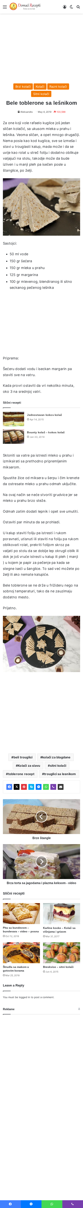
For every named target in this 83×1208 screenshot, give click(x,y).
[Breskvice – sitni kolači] (61, 952)
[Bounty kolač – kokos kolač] (13, 436)
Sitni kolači (41, 94)
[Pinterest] (24, 787)
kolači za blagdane (56, 757)
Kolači (40, 86)
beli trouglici (23, 757)
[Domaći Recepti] (25, 7)
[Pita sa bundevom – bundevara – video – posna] (21, 913)
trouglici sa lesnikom (60, 774)
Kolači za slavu (29, 766)
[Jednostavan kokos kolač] (13, 419)
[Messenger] (39, 787)
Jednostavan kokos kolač (44, 414)
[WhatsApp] (46, 787)
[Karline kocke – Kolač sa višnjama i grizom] (61, 913)
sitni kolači (58, 766)
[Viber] (53, 787)
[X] (16, 787)
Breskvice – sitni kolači (58, 966)
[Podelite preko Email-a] (61, 787)
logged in (24, 997)
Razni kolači (58, 86)
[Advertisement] (41, 46)
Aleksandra (26, 111)
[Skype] (31, 787)
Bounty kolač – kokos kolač (46, 432)
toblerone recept (21, 774)
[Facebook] (9, 787)
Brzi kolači (23, 86)
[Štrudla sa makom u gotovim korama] (21, 952)
